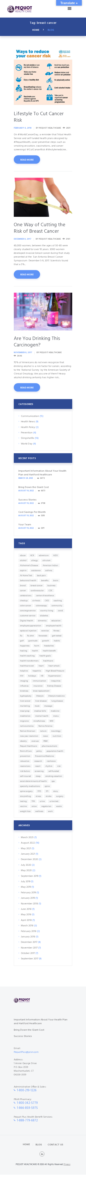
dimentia (42, 620)
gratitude (32, 640)
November (29, 904)
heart (41, 666)
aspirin (23, 570)
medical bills (40, 711)
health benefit (49, 650)
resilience (51, 761)
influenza (24, 686)
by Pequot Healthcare (48, 128)
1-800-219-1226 (27, 1090)
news (45, 736)
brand (23, 585)
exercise (45, 630)
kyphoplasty (25, 696)
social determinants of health (33, 781)
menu (56, 716)
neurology (56, 731)
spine (47, 786)
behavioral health (28, 580)
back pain (41, 575)
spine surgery (26, 791)
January (28, 854)
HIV (21, 676)
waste (59, 806)
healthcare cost (27, 666)
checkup (24, 600)
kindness (24, 691)
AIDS (55, 555)
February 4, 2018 (23, 128)
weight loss (25, 811)
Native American (27, 731)
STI (47, 791)
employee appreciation (30, 625)
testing (23, 801)
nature (43, 731)
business (51, 585)
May (26, 848)
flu (21, 635)
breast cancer (36, 585)
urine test (53, 801)
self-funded (53, 771)
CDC (51, 590)
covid (60, 610)
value (34, 806)
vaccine (23, 806)
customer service (27, 615)
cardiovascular (37, 590)
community (57, 605)
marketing (25, 706)
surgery (59, 796)
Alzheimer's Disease (29, 565)
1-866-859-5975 (27, 1108)
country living (46, 610)
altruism (47, 560)
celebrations (25, 595)
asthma (48, 570)
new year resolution (29, 736)
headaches (49, 645)
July (26, 865)
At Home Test (26, 575)
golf (22, 640)
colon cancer (25, 605)
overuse (35, 741)
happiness (24, 645)
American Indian (50, 565)
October (28, 953)
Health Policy (28, 427)
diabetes (44, 615)
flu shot (30, 635)
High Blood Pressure (55, 671)
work (50, 811)
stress (38, 796)
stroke (48, 796)
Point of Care (26, 751)
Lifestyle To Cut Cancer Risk (39, 117)
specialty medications (30, 786)
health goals (45, 655)
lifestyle (39, 696)
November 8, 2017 (23, 352)
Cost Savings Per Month (32, 512)
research (38, 761)
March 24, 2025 (25, 478)
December (29, 859)
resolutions (25, 766)
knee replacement (41, 691)
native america (27, 726)
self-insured (25, 776)
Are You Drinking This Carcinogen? (37, 342)
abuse (22, 555)
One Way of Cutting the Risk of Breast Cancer (39, 228)
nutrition (57, 736)
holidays (32, 676)
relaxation (24, 761)
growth (45, 640)
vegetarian (46, 806)
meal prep (24, 711)
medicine (55, 711)
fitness (56, 630)
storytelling (25, 796)
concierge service (27, 610)
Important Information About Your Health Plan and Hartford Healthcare (42, 473)
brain (55, 580)
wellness (39, 811)
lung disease (57, 701)
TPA (33, 801)
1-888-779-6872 (27, 1120)
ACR (32, 555)
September (29, 876)
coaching (58, 600)
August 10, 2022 (26, 490)
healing (23, 650)
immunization (39, 681)
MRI (51, 721)
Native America (45, 726)
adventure (43, 555)
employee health (53, 625)
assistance (35, 570)
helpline (24, 671)
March (27, 837)
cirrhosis (36, 600)
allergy (34, 560)
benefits (44, 580)
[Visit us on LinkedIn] (41, 1153)
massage (48, 706)
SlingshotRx (27, 438)
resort (37, 766)
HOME (35, 30)
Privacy (66, 1164)
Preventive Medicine (44, 756)
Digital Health (26, 620)
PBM (45, 741)
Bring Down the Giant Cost (33, 487)
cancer (23, 590)
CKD (47, 600)
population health (55, 751)
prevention (25, 756)
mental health (41, 716)
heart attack (53, 666)
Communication (30, 416)
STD (39, 791)
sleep (38, 776)
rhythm (48, 766)
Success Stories (27, 500)
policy (39, 751)
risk (59, 766)
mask (37, 706)
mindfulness (39, 721)
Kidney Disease (54, 686)
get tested (56, 635)
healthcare (48, 660)
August (28, 843)
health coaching (27, 655)
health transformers (29, 660)
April (26, 920)
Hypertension (54, 676)
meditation (25, 716)
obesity (23, 741)
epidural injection (28, 630)
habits (57, 640)
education (56, 620)
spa (53, 781)
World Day (26, 444)
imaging (24, 681)
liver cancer (25, 701)
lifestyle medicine (56, 696)
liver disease (41, 701)
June (26, 909)
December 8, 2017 (22, 239)
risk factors (25, 771)
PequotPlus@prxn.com (26, 1052)
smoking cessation (53, 776)
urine (42, 801)
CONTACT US (55, 1144)
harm (36, 645)
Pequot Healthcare (28, 746)
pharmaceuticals (49, 746)
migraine (24, 721)
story (55, 791)
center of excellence (45, 595)
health (35, 650)
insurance (37, 686)
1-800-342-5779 (27, 1103)
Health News (28, 422)
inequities (55, 681)
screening (39, 771)
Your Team (24, 525)
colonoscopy (41, 605)
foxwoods (43, 635)
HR (42, 676)
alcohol (23, 560)
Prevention (27, 433)
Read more (26, 160)
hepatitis (37, 671)
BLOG (38, 1144)
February (28, 893)
